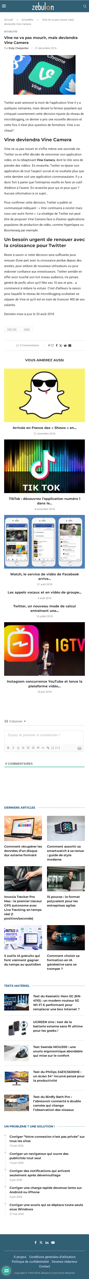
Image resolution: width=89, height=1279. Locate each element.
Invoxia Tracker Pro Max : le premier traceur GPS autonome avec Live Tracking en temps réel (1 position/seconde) (23, 907)
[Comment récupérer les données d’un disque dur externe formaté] (23, 828)
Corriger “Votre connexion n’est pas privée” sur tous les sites (47, 1139)
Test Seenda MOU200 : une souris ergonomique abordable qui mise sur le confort (58, 1051)
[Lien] (47, 747)
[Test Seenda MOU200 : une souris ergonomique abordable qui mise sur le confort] (16, 1053)
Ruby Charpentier (19, 48)
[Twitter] (41, 1242)
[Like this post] (52, 345)
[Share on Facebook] (57, 345)
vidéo (27, 329)
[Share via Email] (69, 345)
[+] (57, 747)
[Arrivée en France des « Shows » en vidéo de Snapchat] (44, 395)
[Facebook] (35, 1242)
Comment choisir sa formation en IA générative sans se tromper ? (63, 962)
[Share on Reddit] (65, 345)
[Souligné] (18, 747)
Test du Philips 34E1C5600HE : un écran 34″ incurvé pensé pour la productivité (58, 1076)
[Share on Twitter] (60, 345)
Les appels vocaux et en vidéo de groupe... (45, 592)
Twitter (12, 329)
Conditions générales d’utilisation (52, 1257)
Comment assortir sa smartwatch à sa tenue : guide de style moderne (65, 852)
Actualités (27, 19)
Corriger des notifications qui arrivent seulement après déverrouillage (40, 1173)
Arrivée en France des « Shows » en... (45, 428)
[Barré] (22, 747)
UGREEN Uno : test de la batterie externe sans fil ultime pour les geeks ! (58, 1026)
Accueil (8, 19)
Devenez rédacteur (64, 1262)
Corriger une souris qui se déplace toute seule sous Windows (46, 1207)
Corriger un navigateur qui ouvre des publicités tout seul (39, 1156)
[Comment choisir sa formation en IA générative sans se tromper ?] (66, 937)
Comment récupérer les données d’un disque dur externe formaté (23, 850)
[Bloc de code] (42, 747)
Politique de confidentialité (30, 1262)
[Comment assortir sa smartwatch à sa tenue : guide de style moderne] (66, 828)
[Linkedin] (47, 1242)
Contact (44, 1266)
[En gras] (8, 747)
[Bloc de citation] (37, 747)
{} (52, 747)
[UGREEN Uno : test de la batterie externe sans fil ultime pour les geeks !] (16, 1028)
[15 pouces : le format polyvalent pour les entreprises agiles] (66, 878)
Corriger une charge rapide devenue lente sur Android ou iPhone (46, 1190)
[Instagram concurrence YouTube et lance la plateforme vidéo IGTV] (44, 649)
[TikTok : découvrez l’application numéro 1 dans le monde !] (44, 466)
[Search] (85, 6)
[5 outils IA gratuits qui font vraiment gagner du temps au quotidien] (23, 937)
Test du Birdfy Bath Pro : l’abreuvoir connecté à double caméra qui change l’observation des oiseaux (57, 1103)
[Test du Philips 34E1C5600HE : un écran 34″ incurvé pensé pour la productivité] (16, 1078)
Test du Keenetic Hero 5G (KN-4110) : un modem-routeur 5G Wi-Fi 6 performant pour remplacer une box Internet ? (57, 1002)
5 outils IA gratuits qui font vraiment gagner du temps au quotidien (22, 960)
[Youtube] (53, 1242)
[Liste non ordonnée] (32, 747)
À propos (20, 1257)
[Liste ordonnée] (27, 747)
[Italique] (13, 747)
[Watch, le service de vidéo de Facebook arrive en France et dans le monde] (44, 542)
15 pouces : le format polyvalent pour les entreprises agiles (63, 901)
